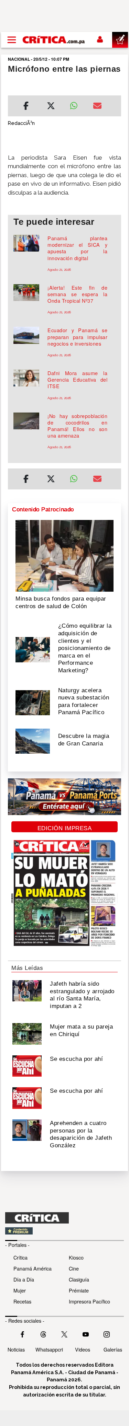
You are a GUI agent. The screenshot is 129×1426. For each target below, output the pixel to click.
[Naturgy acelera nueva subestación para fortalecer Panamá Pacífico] (32, 702)
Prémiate (79, 1290)
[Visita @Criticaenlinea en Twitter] (43, 1333)
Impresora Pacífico (89, 1301)
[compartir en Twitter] (51, 107)
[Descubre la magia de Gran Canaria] (32, 741)
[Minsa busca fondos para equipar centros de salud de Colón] (64, 555)
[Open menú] (11, 40)
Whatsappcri (49, 1349)
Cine (74, 1268)
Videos (82, 1349)
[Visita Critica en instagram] (107, 1333)
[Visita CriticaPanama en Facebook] (22, 1333)
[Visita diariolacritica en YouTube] (86, 1333)
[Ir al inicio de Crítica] (54, 39)
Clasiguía (79, 1279)
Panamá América (32, 1268)
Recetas (22, 1301)
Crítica (20, 1257)
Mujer (19, 1290)
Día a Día (23, 1279)
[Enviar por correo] (97, 107)
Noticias (16, 1349)
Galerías (113, 1349)
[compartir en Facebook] (26, 107)
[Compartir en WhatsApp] (76, 104)
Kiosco (76, 1257)
